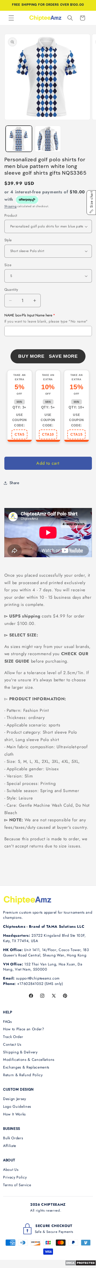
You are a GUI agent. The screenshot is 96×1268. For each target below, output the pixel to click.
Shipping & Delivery (20, 1052)
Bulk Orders (13, 1138)
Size (8, 264)
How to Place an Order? (23, 1029)
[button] (11, 18)
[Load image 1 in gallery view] (19, 139)
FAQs (7, 1021)
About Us (10, 1169)
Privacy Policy (15, 1177)
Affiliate (9, 1145)
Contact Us (12, 1044)
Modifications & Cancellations (29, 1059)
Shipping (10, 206)
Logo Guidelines (17, 1106)
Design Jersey (14, 1098)
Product (10, 215)
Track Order (13, 1036)
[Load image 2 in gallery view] (48, 139)
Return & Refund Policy (23, 1074)
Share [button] (14, 483)
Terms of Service (17, 1184)
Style (8, 240)
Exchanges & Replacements (26, 1067)
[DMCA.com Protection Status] (80, 1264)
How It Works (14, 1114)
